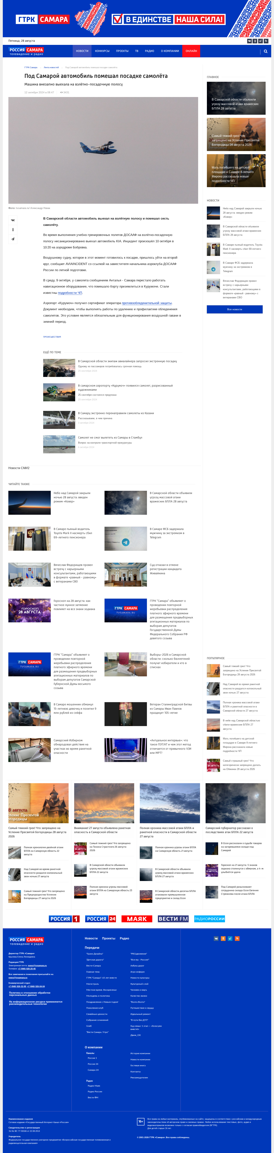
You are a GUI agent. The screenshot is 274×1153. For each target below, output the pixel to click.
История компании (140, 1053)
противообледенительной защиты (147, 303)
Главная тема (93, 972)
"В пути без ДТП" (139, 1020)
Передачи (92, 947)
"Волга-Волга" (137, 1002)
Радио (149, 51)
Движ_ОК (135, 1035)
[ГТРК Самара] (26, 51)
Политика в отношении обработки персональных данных (29, 994)
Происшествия (52, 337)
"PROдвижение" (138, 954)
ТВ (136, 51)
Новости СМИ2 (18, 468)
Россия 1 (92, 1058)
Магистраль (92, 984)
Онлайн (191, 51)
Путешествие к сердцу (142, 1008)
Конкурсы (102, 51)
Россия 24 (93, 1064)
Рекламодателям (139, 1077)
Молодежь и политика (98, 996)
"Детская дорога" (95, 960)
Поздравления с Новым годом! (102, 1002)
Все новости (234, 309)
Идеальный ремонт (140, 1014)
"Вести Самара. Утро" (97, 1032)
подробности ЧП (70, 293)
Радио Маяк (94, 1086)
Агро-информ (137, 972)
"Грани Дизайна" (94, 954)
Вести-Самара (93, 966)
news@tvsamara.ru (37, 965)
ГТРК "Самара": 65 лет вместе (101, 978)
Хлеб (89, 1026)
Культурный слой (139, 984)
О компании (170, 51)
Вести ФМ (93, 1098)
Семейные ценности (96, 1014)
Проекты (122, 51)
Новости (82, 51)
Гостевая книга (138, 1065)
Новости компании (140, 1059)
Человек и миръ (138, 990)
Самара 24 (93, 1070)
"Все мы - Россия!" (139, 960)
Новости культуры (139, 978)
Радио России (95, 1092)
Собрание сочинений (97, 1020)
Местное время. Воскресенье (101, 990)
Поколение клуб (94, 1008)
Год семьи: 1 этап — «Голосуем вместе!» (146, 1027)
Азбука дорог (137, 966)
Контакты (135, 1072)
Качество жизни (138, 996)
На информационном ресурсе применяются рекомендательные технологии (35, 1003)
